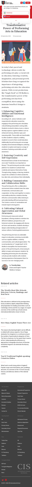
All (18, 440)
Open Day (20, 431)
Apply (28, 2)
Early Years (20, 396)
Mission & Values (6, 393)
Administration (5, 431)
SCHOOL (7, 3)
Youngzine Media (6, 460)
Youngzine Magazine (7, 466)
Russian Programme (23, 393)
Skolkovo (20, 443)
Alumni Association (6, 396)
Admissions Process (22, 419)
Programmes (21, 386)
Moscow (20, 449)
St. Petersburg (5, 452)
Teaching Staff (5, 416)
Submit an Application (23, 422)
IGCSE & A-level (21, 405)
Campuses (20, 437)
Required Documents (23, 428)
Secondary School (22, 402)
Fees (3, 437)
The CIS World (5, 386)
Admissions (20, 416)
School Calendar (22, 411)
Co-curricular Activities (23, 408)
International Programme (24, 390)
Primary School (21, 399)
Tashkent (20, 455)
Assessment (21, 425)
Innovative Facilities (6, 402)
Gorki (19, 446)
